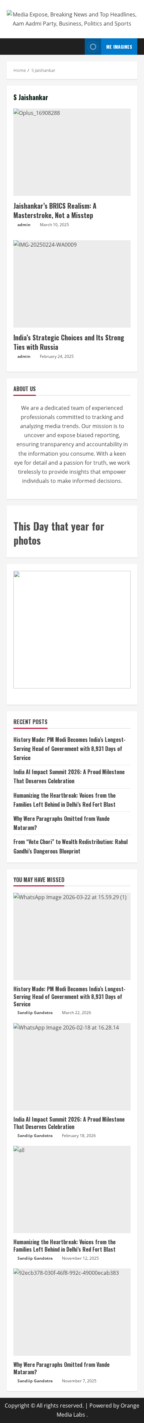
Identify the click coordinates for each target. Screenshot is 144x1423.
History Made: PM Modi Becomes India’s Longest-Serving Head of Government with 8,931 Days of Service (69, 749)
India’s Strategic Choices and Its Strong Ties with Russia (72, 284)
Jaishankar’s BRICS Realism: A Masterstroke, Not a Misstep (72, 152)
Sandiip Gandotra (35, 1012)
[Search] (78, 46)
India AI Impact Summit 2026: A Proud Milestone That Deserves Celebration (69, 1123)
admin (23, 224)
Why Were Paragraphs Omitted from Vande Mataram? (61, 1368)
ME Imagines (119, 46)
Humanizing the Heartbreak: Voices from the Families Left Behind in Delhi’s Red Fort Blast (64, 1245)
